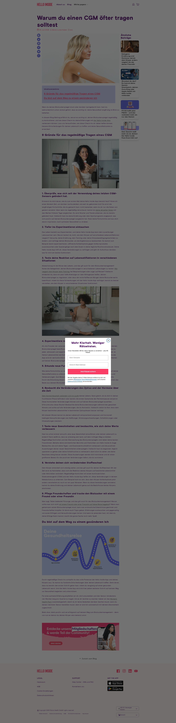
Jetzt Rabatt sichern (88, 371)
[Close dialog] (108, 340)
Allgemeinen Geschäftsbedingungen (85, 379)
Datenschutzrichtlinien (75, 381)
